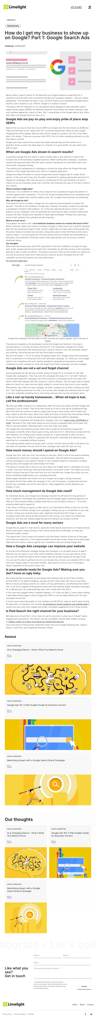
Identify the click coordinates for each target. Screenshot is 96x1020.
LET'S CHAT (76, 7)
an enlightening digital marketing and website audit (65, 604)
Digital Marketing (13, 26)
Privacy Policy (43, 988)
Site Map (31, 1014)
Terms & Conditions (20, 1014)
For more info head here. (17, 261)
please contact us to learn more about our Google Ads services (36, 621)
